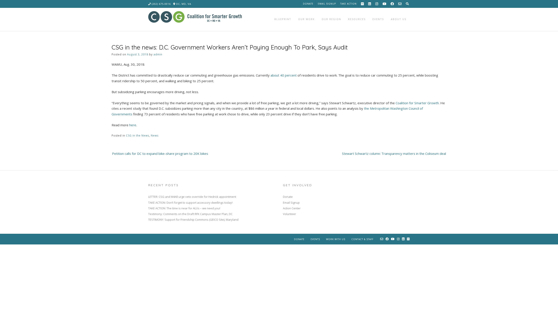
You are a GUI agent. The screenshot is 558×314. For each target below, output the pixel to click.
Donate (308, 3)
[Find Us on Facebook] (392, 4)
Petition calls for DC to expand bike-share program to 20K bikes (160, 153)
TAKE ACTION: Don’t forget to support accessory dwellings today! (190, 203)
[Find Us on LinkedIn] (369, 4)
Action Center (292, 208)
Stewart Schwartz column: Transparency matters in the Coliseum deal (394, 153)
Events (315, 239)
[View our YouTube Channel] (384, 4)
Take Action (348, 3)
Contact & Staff (362, 239)
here (132, 125)
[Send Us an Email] (400, 4)
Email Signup (327, 3)
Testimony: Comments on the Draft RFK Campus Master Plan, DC (190, 214)
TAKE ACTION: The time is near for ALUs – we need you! (184, 208)
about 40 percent (283, 75)
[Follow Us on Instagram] (376, 4)
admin (157, 54)
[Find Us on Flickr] (362, 4)
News (154, 135)
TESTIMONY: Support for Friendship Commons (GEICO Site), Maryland (193, 220)
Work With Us (335, 239)
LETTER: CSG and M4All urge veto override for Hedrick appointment (192, 197)
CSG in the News (137, 135)
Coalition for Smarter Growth (417, 103)
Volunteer (289, 214)
